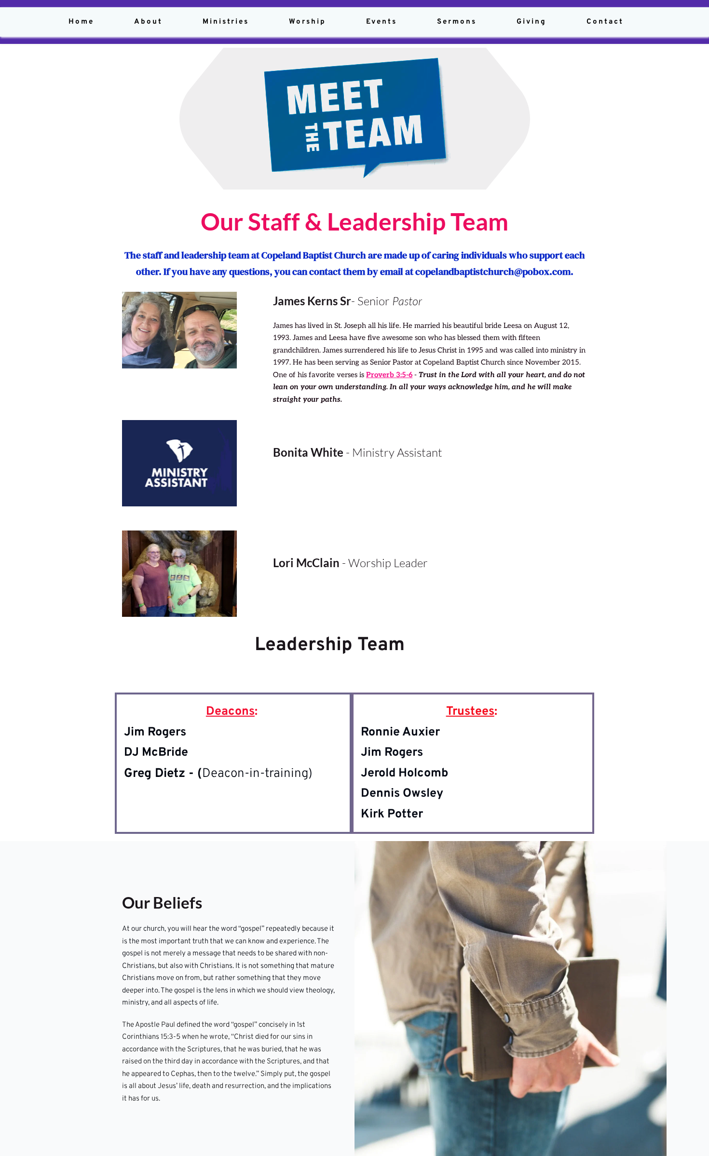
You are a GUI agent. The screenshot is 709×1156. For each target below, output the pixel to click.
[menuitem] (81, 21)
